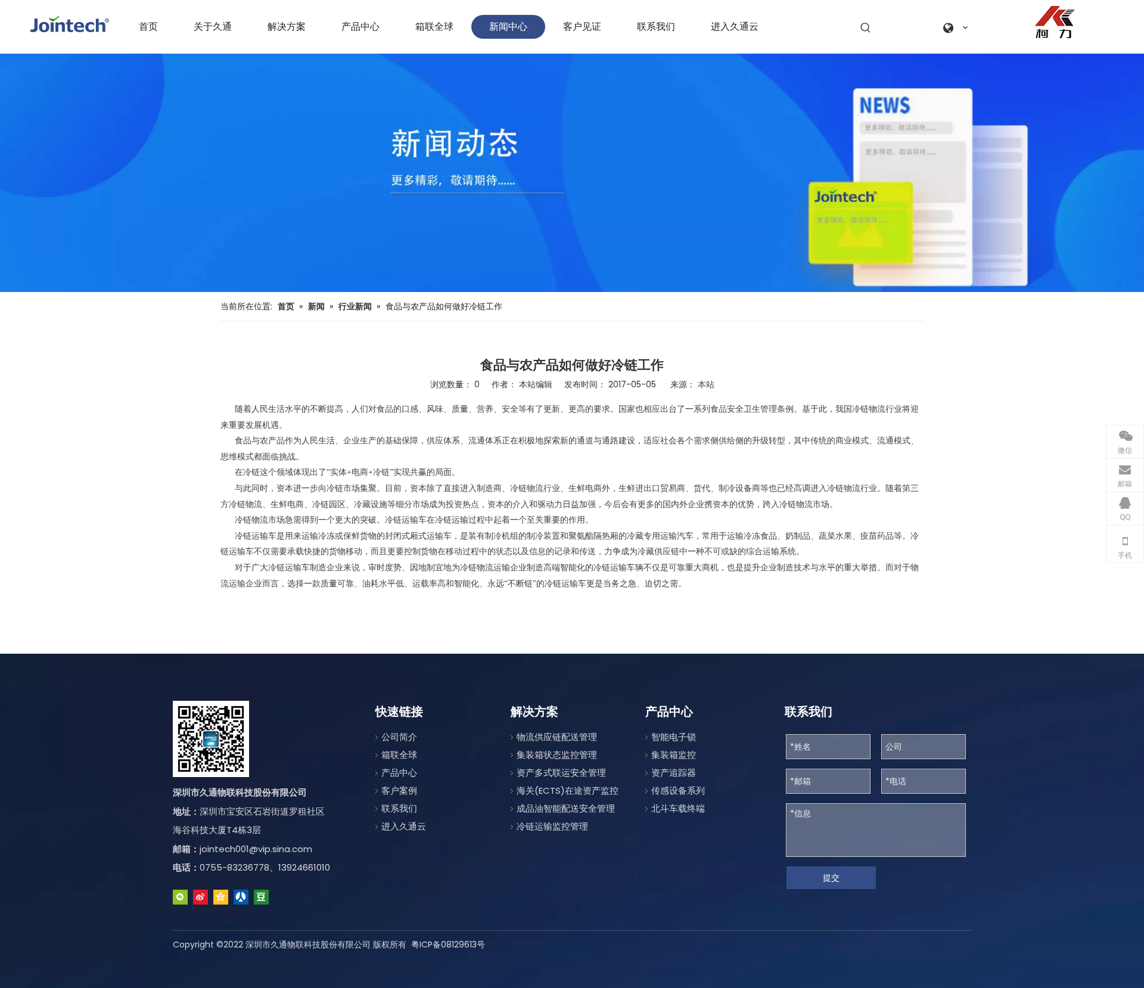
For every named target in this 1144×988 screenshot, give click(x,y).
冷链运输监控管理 (552, 826)
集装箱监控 (673, 754)
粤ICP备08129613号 (448, 944)
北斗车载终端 (678, 808)
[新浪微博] (200, 897)
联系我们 (399, 808)
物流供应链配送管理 (557, 737)
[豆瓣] (261, 897)
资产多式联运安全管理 (561, 772)
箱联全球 (399, 754)
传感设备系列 (678, 790)
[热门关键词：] (866, 28)
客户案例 (399, 790)
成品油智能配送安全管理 (566, 808)
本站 (706, 384)
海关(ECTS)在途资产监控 (567, 790)
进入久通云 (403, 826)
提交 (831, 878)
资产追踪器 (673, 772)
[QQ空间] (220, 897)
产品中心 (399, 772)
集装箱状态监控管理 (557, 754)
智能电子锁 (673, 737)
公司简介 (399, 737)
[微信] (180, 897)
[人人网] (241, 897)
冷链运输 (251, 536)
